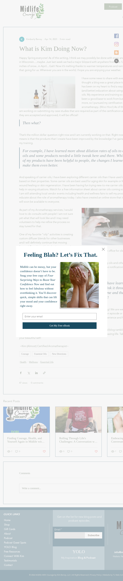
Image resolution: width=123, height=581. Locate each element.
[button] (103, 249)
